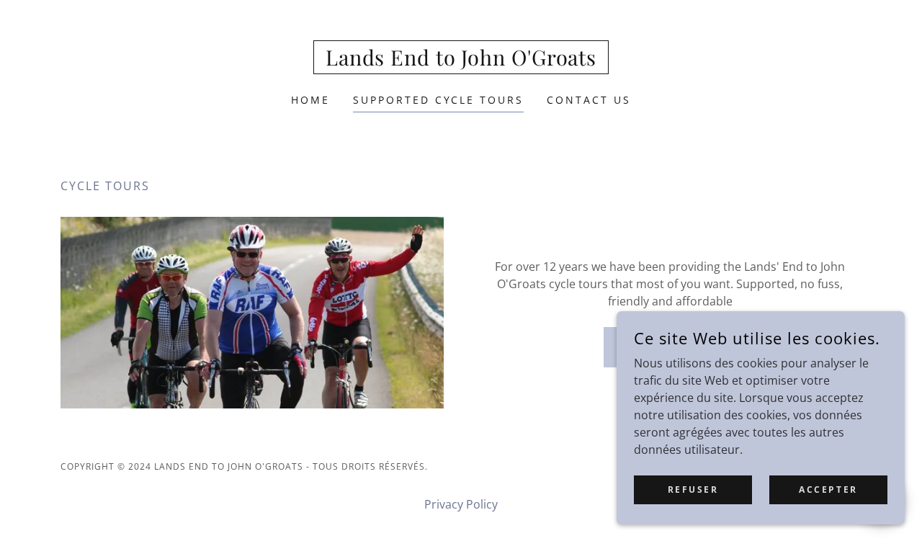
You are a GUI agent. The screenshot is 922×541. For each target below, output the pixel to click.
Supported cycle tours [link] (438, 100)
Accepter (828, 489)
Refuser (693, 489)
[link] (461, 61)
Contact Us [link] (589, 100)
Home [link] (310, 100)
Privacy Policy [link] (461, 504)
